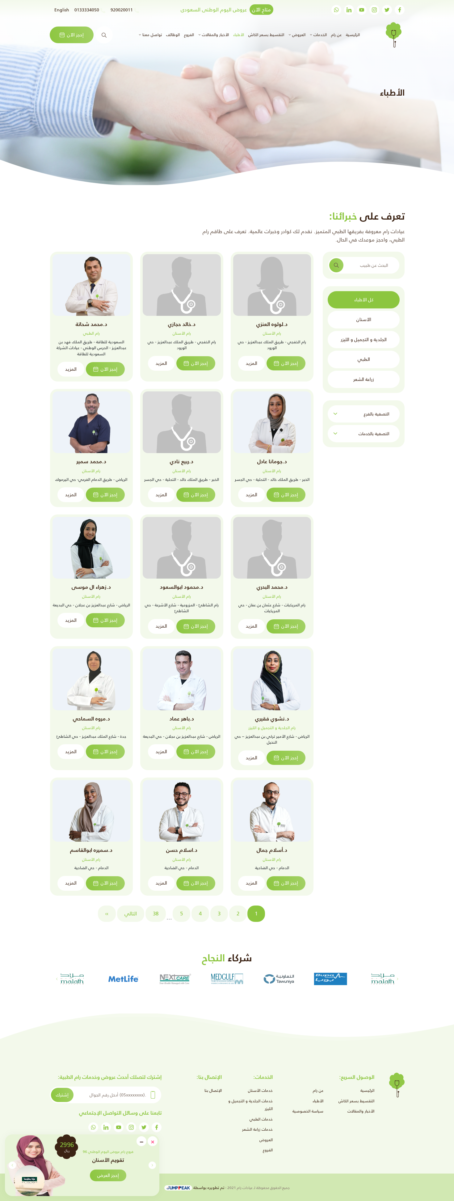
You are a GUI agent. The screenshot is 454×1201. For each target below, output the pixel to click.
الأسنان (363, 319)
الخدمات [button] (319, 34)
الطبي (364, 359)
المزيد (251, 363)
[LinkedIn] (349, 10)
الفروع (189, 34)
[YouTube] (362, 10)
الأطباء (238, 34)
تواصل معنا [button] (151, 34)
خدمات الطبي (261, 1119)
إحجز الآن (75, 34)
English (61, 9)
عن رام (336, 34)
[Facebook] (400, 10)
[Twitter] (387, 10)
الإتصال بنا (213, 1090)
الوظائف (173, 34)
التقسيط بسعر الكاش (266, 34)
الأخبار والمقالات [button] (215, 34)
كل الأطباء (363, 299)
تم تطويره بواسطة (208, 1187)
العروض (266, 1140)
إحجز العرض (108, 1175)
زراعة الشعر (363, 379)
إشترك (62, 1094)
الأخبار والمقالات (360, 1111)
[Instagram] (374, 10)
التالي (130, 914)
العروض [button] (298, 34)
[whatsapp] (336, 10)
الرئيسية (352, 34)
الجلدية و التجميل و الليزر (364, 339)
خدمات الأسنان (260, 1090)
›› (106, 914)
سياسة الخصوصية (307, 1111)
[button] (12, 1165)
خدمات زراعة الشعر (257, 1129)
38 (155, 914)
